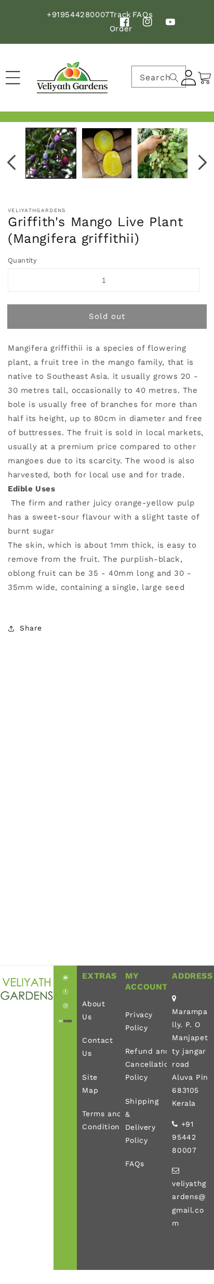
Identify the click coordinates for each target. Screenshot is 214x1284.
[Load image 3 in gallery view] (162, 153)
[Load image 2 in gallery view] (107, 153)
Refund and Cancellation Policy (143, 1064)
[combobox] (158, 76)
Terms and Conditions (98, 1120)
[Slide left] (11, 162)
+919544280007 (78, 14)
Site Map (90, 1083)
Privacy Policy (139, 1021)
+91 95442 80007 (184, 1137)
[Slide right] (202, 162)
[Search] (174, 77)
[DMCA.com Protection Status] (65, 1019)
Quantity (22, 260)
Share (31, 628)
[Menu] (13, 77)
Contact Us (97, 1046)
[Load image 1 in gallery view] (50, 153)
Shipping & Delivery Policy (142, 1121)
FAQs (134, 1163)
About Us (93, 1010)
